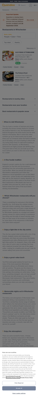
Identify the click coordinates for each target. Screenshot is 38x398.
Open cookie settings (18, 393)
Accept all (19, 388)
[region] (19, 372)
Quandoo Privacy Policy (13, 377)
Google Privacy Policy (26, 377)
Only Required (19, 383)
